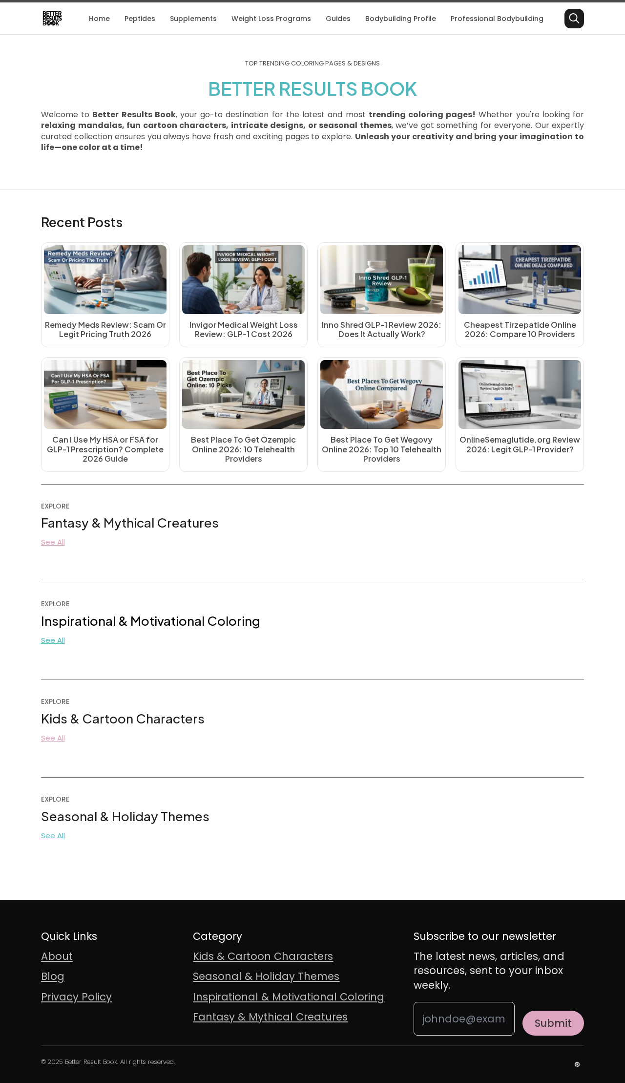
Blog (52, 976)
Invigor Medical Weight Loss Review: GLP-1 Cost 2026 (243, 329)
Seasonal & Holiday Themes (266, 976)
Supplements (193, 18)
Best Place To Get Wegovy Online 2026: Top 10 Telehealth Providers (381, 449)
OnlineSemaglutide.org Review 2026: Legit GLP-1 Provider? (519, 444)
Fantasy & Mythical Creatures (270, 1017)
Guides (338, 18)
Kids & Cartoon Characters (263, 956)
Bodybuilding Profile (400, 18)
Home (99, 18)
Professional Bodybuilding (497, 18)
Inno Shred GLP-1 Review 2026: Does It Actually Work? (381, 329)
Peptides (140, 18)
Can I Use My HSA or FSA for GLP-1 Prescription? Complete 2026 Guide (105, 449)
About (57, 956)
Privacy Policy (76, 997)
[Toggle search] (574, 18)
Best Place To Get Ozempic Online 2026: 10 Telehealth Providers (243, 449)
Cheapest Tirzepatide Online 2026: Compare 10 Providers (520, 329)
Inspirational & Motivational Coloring (288, 997)
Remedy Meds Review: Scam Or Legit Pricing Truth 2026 (105, 329)
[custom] (577, 1064)
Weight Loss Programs (271, 18)
